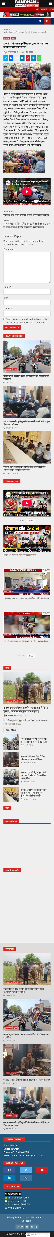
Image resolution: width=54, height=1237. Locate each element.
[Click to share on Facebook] (11, 58)
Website (7, 308)
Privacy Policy (14, 1217)
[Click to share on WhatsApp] (39, 58)
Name (7, 286)
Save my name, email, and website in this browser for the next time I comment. (27, 321)
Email (7, 297)
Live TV (47, 21)
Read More (11, 730)
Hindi (33, 1234)
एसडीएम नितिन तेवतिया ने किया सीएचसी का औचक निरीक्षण (11, 759)
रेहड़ (15, 701)
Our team (26, 1220)
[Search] (40, 21)
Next (31, 521)
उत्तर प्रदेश (9, 701)
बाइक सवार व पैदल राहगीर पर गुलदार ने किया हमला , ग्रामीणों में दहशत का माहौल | (27, 688)
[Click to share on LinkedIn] (22, 58)
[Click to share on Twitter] (5, 58)
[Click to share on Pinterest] (28, 58)
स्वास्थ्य (21, 701)
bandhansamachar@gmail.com (27, 1155)
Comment (9, 249)
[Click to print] (17, 58)
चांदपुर (7, 1073)
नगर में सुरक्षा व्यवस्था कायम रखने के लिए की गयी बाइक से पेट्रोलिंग (27, 356)
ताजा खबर (7, 38)
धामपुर (13, 38)
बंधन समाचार (12, 52)
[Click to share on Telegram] (33, 58)
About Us (41, 1217)
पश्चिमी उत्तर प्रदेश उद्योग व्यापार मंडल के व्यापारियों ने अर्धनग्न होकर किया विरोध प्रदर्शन (27, 447)
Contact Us (28, 1217)
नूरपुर (15, 369)
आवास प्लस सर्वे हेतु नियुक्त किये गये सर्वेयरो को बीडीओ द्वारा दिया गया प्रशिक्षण (27, 402)
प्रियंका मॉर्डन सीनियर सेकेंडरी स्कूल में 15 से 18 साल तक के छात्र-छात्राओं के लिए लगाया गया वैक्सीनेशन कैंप (26, 224)
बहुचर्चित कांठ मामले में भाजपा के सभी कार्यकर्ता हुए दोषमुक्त (26, 213)
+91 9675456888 (20, 1152)
